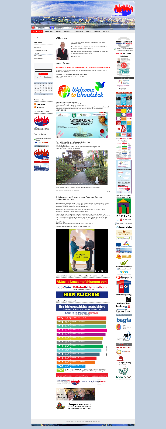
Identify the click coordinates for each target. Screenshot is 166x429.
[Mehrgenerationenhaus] (124, 330)
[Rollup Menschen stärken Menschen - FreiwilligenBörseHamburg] (124, 193)
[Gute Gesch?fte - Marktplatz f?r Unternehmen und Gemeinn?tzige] (124, 354)
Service (67, 31)
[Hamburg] (124, 308)
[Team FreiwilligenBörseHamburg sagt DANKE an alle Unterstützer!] (124, 136)
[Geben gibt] (124, 259)
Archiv (97, 31)
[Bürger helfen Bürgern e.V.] (124, 253)
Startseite (37, 31)
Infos (58, 31)
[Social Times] (124, 313)
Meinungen (38, 56)
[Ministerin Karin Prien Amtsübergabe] (82, 272)
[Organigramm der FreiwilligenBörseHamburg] (124, 159)
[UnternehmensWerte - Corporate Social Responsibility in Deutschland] (124, 267)
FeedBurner (47, 77)
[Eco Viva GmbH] (124, 380)
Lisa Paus (65, 205)
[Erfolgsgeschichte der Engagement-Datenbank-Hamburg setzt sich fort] (82, 386)
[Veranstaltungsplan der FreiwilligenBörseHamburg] (124, 47)
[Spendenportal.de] (124, 316)
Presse (36, 53)
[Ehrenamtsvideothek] (124, 54)
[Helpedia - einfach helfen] (124, 279)
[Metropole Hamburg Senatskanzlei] (124, 221)
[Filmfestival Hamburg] (41, 147)
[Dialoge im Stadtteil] (41, 160)
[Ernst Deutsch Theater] (124, 304)
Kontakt (106, 31)
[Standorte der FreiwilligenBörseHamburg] (124, 120)
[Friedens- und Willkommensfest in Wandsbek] (82, 98)
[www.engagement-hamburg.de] (41, 171)
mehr (108, 191)
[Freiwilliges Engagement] (124, 223)
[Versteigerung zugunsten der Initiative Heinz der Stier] (75, 400)
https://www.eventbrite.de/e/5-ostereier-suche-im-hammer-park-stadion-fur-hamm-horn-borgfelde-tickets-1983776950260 (82, 108)
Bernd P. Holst (75, 56)
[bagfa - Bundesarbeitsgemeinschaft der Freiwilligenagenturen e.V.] (124, 324)
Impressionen (39, 58)
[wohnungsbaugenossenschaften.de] (124, 216)
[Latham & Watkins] (124, 349)
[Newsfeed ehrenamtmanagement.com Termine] (41, 108)
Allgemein (37, 47)
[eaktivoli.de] (41, 130)
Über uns (49, 31)
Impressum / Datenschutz (92, 421)
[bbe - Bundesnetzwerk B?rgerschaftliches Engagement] (124, 342)
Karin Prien (77, 209)
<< (40, 94)
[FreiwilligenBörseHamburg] (43, 140)
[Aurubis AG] (124, 229)
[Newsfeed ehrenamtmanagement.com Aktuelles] (41, 105)
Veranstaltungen (40, 50)
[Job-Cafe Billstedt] (41, 144)
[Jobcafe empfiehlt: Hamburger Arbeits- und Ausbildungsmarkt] (82, 297)
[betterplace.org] (124, 239)
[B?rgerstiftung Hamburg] (124, 366)
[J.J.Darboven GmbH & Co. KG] (124, 235)
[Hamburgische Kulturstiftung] (124, 346)
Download (78, 31)
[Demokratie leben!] (124, 269)
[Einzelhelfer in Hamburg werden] (124, 106)
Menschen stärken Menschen (86, 203)
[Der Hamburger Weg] (124, 296)
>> (47, 94)
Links (88, 31)
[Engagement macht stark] (124, 275)
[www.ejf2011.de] (124, 247)
